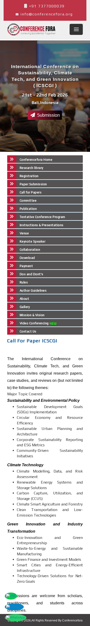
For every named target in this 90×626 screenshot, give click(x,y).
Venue (24, 233)
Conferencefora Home (36, 159)
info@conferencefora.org (46, 14)
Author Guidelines (33, 290)
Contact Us (28, 331)
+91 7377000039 (46, 6)
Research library (31, 168)
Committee (28, 200)
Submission (48, 115)
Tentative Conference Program (42, 217)
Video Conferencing (35, 323)
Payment (26, 266)
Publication (28, 209)
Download (27, 258)
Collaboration (30, 249)
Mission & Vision (32, 315)
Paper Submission (33, 184)
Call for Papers (31, 192)
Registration (29, 176)
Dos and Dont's (31, 274)
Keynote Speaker (32, 241)
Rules (24, 282)
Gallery (25, 307)
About (24, 298)
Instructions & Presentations (42, 225)
